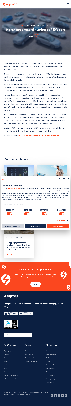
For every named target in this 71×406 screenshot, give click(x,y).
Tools (5, 358)
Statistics (7, 365)
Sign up (35, 284)
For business (30, 345)
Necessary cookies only (13, 226)
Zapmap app (8, 351)
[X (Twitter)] (59, 395)
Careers (48, 361)
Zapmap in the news (52, 365)
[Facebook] (55, 395)
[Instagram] (52, 395)
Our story (49, 351)
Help (5, 372)
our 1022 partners (13, 188)
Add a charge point (10, 379)
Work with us (29, 354)
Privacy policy (50, 379)
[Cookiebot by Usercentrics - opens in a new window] (61, 179)
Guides (6, 361)
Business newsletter (31, 361)
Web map (7, 354)
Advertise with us (30, 358)
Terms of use (50, 382)
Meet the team (51, 354)
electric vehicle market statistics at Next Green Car (39, 135)
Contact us (49, 372)
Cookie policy (50, 375)
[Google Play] (26, 313)
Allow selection (35, 226)
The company (52, 345)
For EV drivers (10, 345)
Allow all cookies (58, 226)
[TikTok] (66, 395)
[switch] (26, 213)
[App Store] (11, 313)
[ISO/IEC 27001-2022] (11, 324)
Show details (61, 220)
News (22, 25)
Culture (48, 358)
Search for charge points (11, 375)
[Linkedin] (62, 395)
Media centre (50, 368)
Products (28, 351)
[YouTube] (66, 400)
